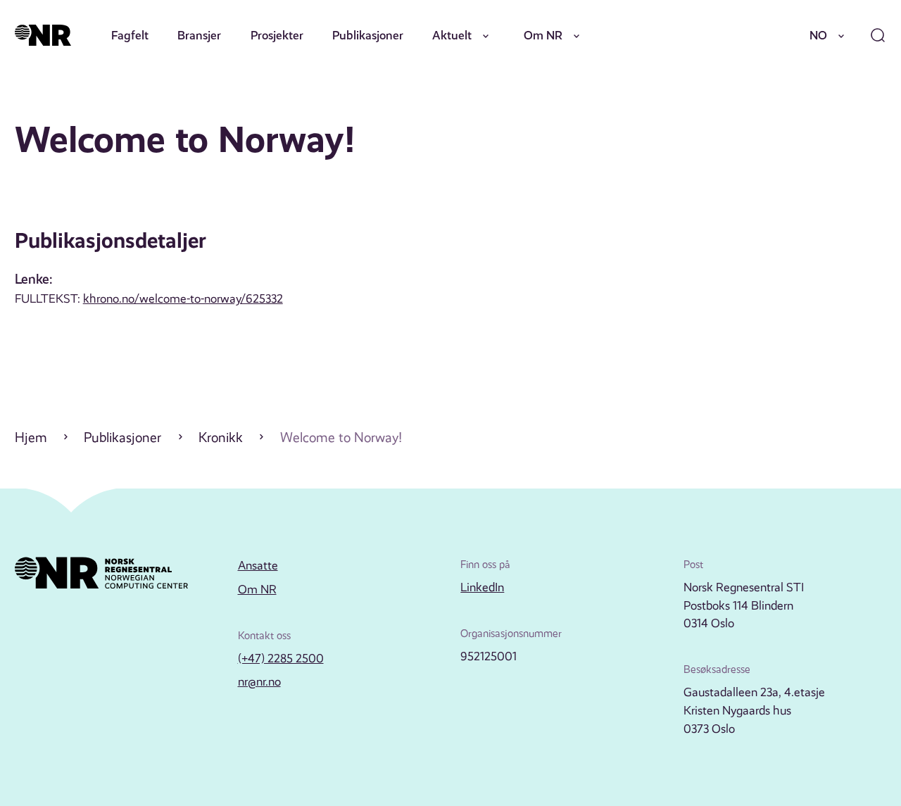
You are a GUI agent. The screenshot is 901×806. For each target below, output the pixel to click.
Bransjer (199, 35)
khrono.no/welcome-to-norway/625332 (183, 298)
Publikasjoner (367, 35)
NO (818, 35)
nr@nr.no (259, 681)
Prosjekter (277, 35)
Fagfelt (130, 35)
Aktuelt (452, 35)
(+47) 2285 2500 (281, 658)
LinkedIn (482, 587)
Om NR (543, 35)
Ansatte (258, 565)
